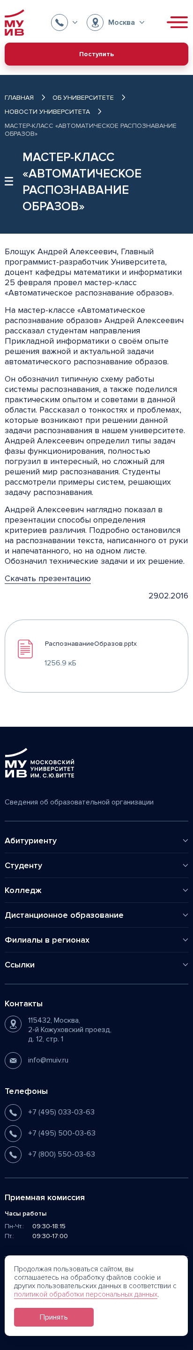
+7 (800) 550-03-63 (61, 1154)
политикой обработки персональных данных (85, 1294)
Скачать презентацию (48, 578)
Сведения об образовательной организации (79, 802)
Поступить (96, 54)
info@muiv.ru (48, 1060)
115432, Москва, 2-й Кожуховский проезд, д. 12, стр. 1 (69, 1030)
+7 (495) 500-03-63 (62, 1133)
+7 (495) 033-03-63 (61, 1112)
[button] (64, 22)
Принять (54, 1317)
